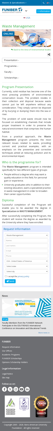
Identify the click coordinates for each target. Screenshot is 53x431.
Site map (6, 377)
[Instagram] (15, 389)
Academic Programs (11, 354)
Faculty (8, 71)
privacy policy (23, 276)
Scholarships (11, 77)
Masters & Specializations (13, 2)
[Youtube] (22, 389)
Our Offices (7, 350)
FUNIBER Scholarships (12, 358)
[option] (26, 314)
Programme (10, 66)
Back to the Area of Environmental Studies (32, 49)
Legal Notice (7, 373)
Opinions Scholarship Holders (15, 362)
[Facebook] (4, 389)
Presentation (11, 60)
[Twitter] (10, 389)
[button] (48, 3)
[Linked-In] (27, 389)
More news (43, 332)
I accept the (18, 276)
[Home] (12, 9)
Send (11, 281)
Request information (11, 347)
